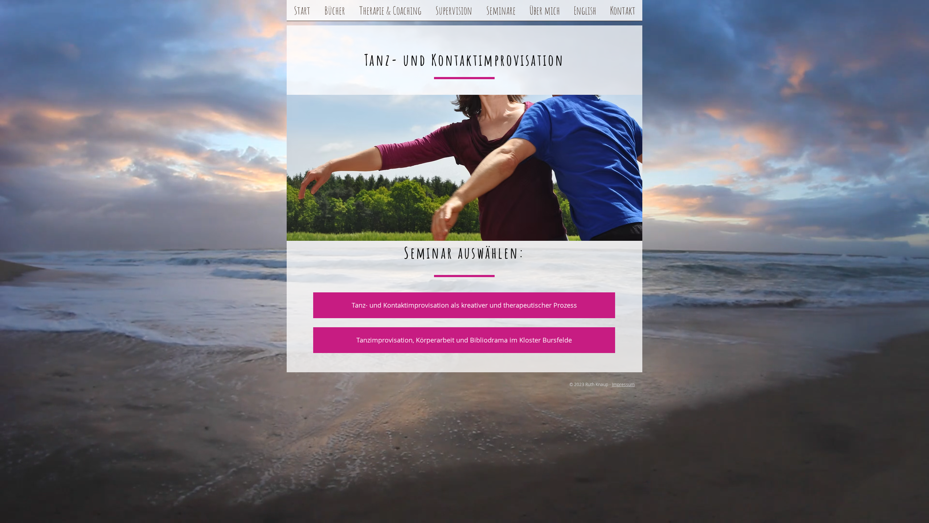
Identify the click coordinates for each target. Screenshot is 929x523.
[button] (334, 12)
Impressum (623, 384)
